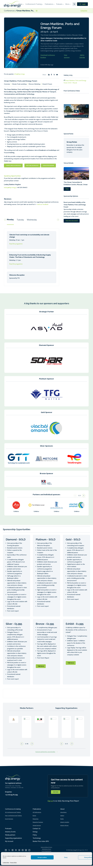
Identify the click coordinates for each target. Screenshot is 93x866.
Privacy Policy (13, 862)
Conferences (9, 11)
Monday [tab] (10, 219)
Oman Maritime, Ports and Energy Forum (34, 11)
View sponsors (67, 56)
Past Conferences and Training (13, 815)
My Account (9, 841)
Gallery (62, 815)
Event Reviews (9, 819)
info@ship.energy (19, 74)
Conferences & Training (33, 4)
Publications (49, 4)
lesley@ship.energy (10, 187)
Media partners (10, 835)
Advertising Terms (46, 849)
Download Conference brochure (48, 56)
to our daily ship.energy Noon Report (63, 801)
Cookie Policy (6, 862)
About (62, 809)
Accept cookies (42, 857)
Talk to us (41, 666)
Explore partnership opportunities (45, 752)
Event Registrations (46, 851)
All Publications (37, 812)
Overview (7, 84)
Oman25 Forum (47, 84)
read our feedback (42, 204)
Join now (55, 792)
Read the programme (16, 244)
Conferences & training (13, 809)
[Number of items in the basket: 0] (74, 4)
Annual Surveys (37, 825)
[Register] (82, 4)
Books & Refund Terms (46, 847)
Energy (35, 832)
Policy (35, 835)
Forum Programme (48, 165)
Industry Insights (64, 822)
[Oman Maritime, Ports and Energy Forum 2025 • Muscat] (76, 82)
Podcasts (59, 4)
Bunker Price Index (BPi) (41, 841)
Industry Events (10, 832)
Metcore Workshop (34, 84)
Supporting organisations (13, 838)
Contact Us (36, 828)
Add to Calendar (82, 56)
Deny (65, 857)
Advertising (63, 812)
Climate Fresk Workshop (13, 165)
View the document (72, 220)
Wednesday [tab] (32, 220)
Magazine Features (38, 822)
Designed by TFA (82, 850)
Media (62, 819)
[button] (83, 495)
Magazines (35, 819)
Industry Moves (64, 825)
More (67, 4)
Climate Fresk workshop (19, 84)
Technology (37, 838)
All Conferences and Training (13, 812)
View (67, 189)
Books (34, 815)
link (13, 725)
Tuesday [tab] (20, 220)
